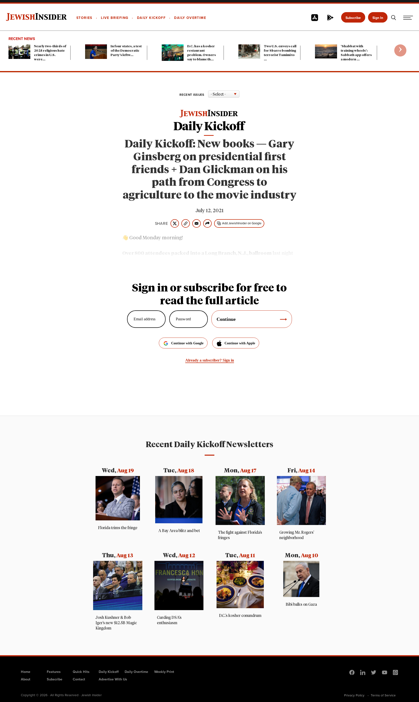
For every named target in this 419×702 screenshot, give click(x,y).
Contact (79, 679)
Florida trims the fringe (117, 528)
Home (25, 671)
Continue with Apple (240, 343)
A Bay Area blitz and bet (179, 531)
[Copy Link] (185, 223)
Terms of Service (383, 695)
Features (54, 671)
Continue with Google (187, 343)
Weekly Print (164, 671)
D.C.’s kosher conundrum (240, 616)
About (25, 679)
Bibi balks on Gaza (301, 604)
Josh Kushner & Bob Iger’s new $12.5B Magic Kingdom (116, 623)
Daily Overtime (136, 671)
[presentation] (400, 50)
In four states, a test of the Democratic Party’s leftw (126, 51)
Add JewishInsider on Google (241, 223)
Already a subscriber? (209, 360)
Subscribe (353, 17)
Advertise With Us (113, 679)
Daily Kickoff (109, 671)
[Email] (196, 223)
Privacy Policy (354, 695)
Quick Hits (81, 671)
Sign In (377, 17)
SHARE (161, 223)
